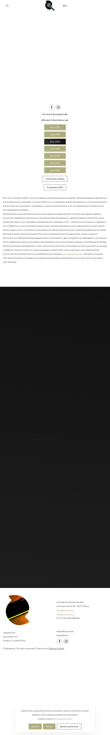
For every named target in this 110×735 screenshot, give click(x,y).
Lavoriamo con (10, 636)
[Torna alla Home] (49, 5)
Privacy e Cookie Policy (14, 640)
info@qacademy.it (65, 610)
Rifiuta (49, 726)
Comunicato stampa (55, 178)
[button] (7, 5)
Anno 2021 (55, 148)
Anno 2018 (55, 127)
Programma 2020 (55, 187)
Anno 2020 (55, 141)
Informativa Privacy (62, 718)
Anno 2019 (55, 134)
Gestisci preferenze (69, 726)
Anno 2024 (55, 163)
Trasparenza (9, 632)
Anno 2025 (55, 170)
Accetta (35, 726)
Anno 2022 (55, 155)
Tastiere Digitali (56, 648)
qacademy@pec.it (65, 614)
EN (65, 5)
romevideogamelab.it (73, 253)
